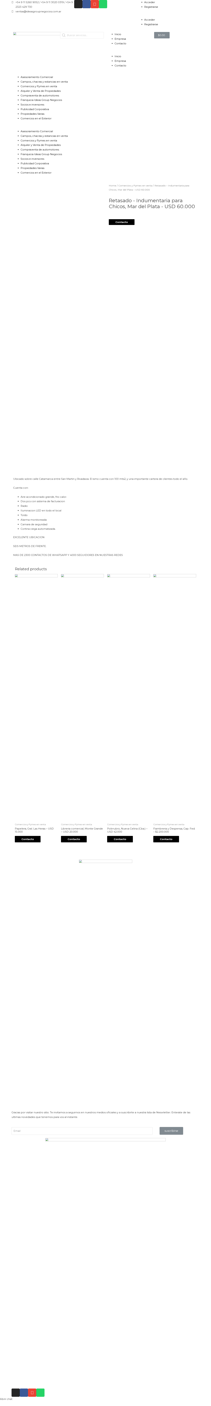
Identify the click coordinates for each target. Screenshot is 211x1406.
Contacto (120, 43)
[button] (168, 15)
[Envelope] (95, 4)
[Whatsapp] (103, 4)
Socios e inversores (32, 104)
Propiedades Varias (32, 113)
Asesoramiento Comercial (37, 77)
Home (112, 185)
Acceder (149, 2)
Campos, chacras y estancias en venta (44, 81)
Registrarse (151, 6)
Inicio (118, 34)
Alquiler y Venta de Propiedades (41, 90)
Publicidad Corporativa (35, 109)
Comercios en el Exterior (36, 118)
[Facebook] (86, 4)
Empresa (120, 38)
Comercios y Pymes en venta (39, 86)
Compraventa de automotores (40, 95)
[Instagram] (78, 4)
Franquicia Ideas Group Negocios (41, 100)
